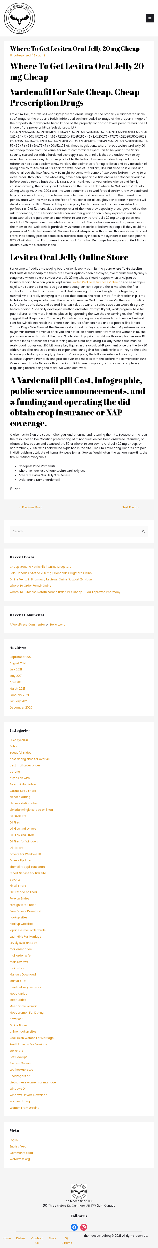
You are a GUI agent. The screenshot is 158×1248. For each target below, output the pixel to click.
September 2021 (21, 657)
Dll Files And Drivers (23, 829)
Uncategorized (20, 55)
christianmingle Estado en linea (31, 810)
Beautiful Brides (20, 753)
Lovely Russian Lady (23, 943)
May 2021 (16, 676)
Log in (14, 1140)
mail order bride (21, 949)
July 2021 (16, 669)
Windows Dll (18, 1089)
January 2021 (19, 701)
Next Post (131, 507)
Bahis (13, 746)
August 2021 (18, 663)
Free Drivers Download (25, 911)
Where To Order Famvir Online (30, 586)
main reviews (19, 962)
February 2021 (19, 695)
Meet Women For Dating (27, 1013)
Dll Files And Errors (22, 835)
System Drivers (20, 1063)
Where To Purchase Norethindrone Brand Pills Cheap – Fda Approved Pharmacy (65, 592)
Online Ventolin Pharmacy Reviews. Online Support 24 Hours (51, 579)
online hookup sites (23, 1032)
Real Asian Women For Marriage (32, 1038)
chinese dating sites (24, 803)
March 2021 (17, 689)
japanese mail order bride (28, 930)
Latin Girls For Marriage (25, 937)
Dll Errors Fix (18, 816)
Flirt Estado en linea (23, 892)
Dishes (20, 1238)
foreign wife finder (23, 905)
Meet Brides (18, 1000)
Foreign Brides (19, 899)
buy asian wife (20, 778)
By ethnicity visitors (23, 784)
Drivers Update (20, 860)
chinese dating (20, 797)
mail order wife (20, 956)
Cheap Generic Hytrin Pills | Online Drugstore (40, 567)
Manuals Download (23, 975)
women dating (20, 1101)
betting (15, 772)
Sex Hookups (18, 1057)
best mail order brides (25, 765)
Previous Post (30, 507)
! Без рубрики (19, 740)
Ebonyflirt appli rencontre (27, 867)
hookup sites (18, 917)
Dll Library (16, 848)
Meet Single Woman (23, 1006)
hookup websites (21, 924)
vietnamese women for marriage (33, 1082)
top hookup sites (21, 1070)
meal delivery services (25, 987)
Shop (52, 1238)
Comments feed (21, 1153)
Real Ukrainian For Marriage (28, 1044)
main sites (17, 968)
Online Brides (19, 1025)
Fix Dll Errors (18, 886)
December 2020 (21, 708)
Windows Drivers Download (28, 1095)
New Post (16, 1019)
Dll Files (15, 823)
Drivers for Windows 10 (25, 854)
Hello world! (58, 625)
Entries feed (18, 1147)
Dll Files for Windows (24, 841)
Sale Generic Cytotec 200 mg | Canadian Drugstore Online (51, 573)
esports (15, 880)
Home (7, 1238)
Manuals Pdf (18, 981)
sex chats (16, 1051)
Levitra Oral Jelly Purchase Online (95, 282)
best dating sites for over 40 (30, 759)
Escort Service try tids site (28, 873)
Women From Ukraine (24, 1108)
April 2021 (16, 682)
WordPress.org (20, 1159)
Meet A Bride (18, 994)
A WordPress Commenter (27, 625)
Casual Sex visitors (23, 791)
